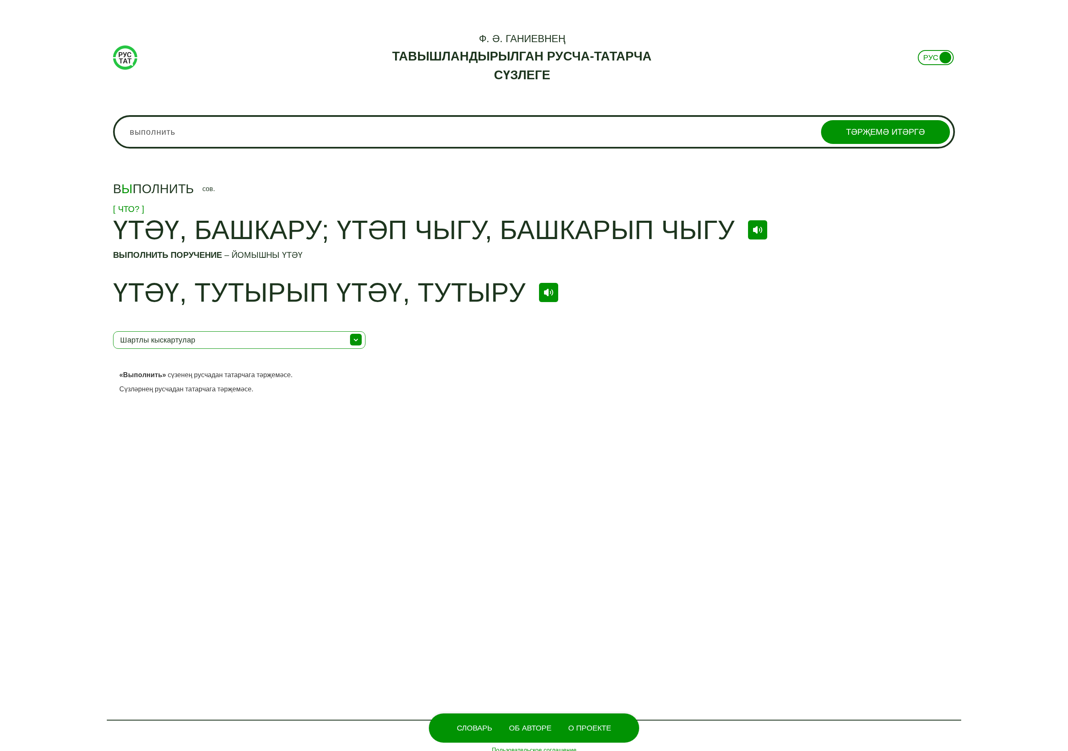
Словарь (474, 728)
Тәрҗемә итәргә (885, 131)
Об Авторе (530, 728)
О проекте (589, 728)
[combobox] (534, 132)
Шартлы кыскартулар (157, 340)
